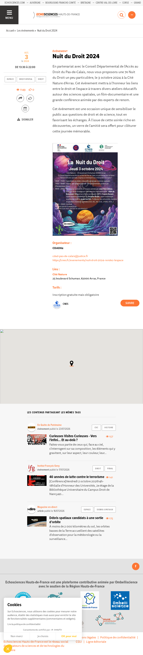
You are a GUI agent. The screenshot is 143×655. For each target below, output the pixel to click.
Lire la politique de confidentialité (23, 624)
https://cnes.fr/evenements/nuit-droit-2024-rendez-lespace (88, 260)
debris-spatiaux (105, 509)
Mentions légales (85, 637)
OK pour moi (69, 636)
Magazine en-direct (47, 507)
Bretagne (86, 2)
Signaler (27, 120)
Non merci (17, 636)
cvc (96, 427)
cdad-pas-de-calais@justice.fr (70, 256)
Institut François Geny (48, 466)
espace (10, 79)
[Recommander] (30, 98)
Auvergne (35, 2)
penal (110, 468)
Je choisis (42, 636)
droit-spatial (26, 79)
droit (41, 79)
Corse (125, 2)
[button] (7, 648)
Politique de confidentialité (117, 637)
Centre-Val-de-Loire (106, 2)
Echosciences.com (15, 2)
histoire (108, 427)
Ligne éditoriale (96, 641)
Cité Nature (60, 274)
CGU (79, 641)
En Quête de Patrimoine (49, 425)
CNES (65, 304)
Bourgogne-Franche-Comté (60, 2)
